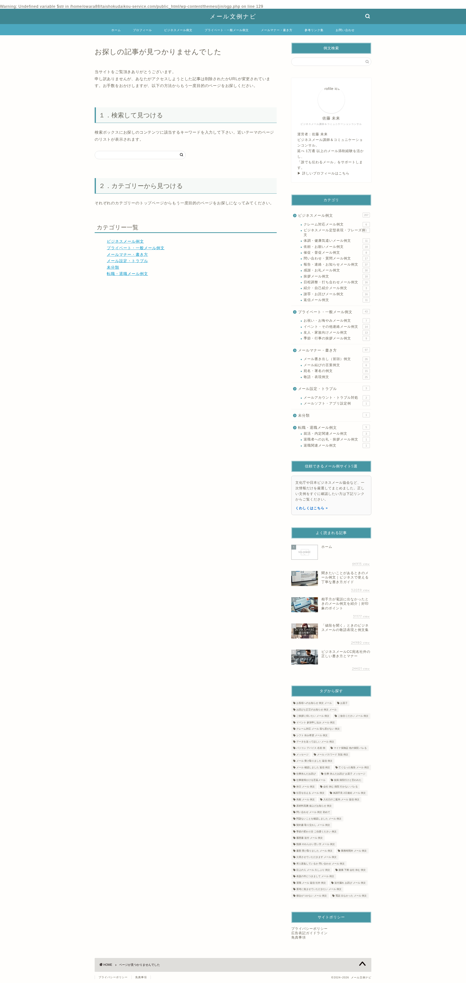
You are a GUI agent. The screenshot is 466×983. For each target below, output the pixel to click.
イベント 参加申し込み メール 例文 (315, 722)
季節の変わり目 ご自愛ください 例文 (316, 831)
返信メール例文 (336, 300)
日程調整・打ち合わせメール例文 (336, 282)
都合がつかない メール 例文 (311, 895)
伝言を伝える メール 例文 (310, 793)
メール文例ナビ (233, 16)
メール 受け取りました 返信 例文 (314, 761)
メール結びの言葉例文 (335, 365)
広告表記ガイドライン (309, 933)
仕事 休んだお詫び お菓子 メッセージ (344, 773)
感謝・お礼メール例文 (336, 270)
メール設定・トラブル (127, 261)
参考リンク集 (314, 30)
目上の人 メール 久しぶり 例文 (313, 870)
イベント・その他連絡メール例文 (336, 326)
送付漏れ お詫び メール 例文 (350, 882)
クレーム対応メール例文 (335, 224)
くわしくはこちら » (311, 508)
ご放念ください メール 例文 (353, 716)
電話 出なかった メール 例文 (351, 895)
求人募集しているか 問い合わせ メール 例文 (320, 863)
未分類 (113, 267)
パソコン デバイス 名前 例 (310, 748)
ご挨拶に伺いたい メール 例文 (312, 716)
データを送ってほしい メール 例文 (315, 741)
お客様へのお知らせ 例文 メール (314, 703)
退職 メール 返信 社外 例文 (311, 882)
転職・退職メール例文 (127, 274)
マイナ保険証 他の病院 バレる (350, 748)
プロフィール (142, 30)
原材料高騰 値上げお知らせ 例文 (314, 805)
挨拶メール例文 (336, 276)
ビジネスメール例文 (178, 30)
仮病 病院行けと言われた (347, 780)
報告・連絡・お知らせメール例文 (336, 264)
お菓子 (344, 703)
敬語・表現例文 (336, 377)
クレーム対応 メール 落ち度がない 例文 (318, 729)
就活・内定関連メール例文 (335, 433)
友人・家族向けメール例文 (336, 332)
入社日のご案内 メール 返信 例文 (341, 799)
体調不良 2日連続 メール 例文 (349, 793)
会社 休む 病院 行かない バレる (340, 786)
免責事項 (298, 937)
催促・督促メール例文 (335, 252)
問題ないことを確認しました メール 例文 (318, 818)
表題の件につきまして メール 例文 (315, 876)
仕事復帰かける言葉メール (310, 780)
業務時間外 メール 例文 (354, 850)
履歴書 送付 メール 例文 (309, 837)
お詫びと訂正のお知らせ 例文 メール (316, 709)
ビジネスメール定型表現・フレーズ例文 (335, 232)
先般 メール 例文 (305, 799)
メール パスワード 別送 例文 (332, 754)
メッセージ (302, 754)
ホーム (116, 30)
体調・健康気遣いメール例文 (336, 240)
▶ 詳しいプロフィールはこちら (323, 173)
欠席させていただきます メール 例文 (316, 857)
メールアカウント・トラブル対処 (335, 397)
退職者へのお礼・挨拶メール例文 (335, 439)
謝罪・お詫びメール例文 (336, 294)
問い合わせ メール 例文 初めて (313, 812)
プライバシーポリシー (309, 929)
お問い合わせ (345, 30)
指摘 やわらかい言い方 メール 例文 (315, 844)
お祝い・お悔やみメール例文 (335, 320)
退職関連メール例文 (335, 445)
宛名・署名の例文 (336, 371)
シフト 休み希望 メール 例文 (312, 735)
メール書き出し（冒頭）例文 (336, 359)
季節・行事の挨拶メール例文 (335, 338)
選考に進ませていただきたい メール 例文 (318, 889)
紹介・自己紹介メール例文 (335, 288)
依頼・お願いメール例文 (336, 247)
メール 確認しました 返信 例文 (313, 767)
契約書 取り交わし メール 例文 (313, 825)
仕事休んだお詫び (306, 773)
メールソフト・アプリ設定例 (335, 403)
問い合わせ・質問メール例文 (336, 258)
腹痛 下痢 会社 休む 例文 (352, 870)
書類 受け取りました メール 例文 (314, 850)
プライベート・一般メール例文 (227, 30)
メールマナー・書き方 (276, 30)
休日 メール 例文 (305, 786)
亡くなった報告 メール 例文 (354, 767)
